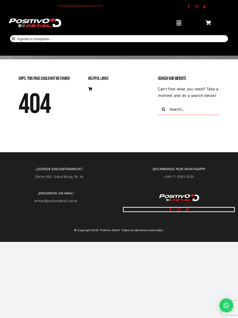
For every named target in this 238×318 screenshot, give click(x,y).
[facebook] (188, 6)
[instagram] (196, 6)
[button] (226, 305)
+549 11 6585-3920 (179, 176)
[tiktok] (204, 6)
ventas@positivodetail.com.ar (56, 201)
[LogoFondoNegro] (35, 18)
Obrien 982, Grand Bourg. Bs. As (59, 176)
